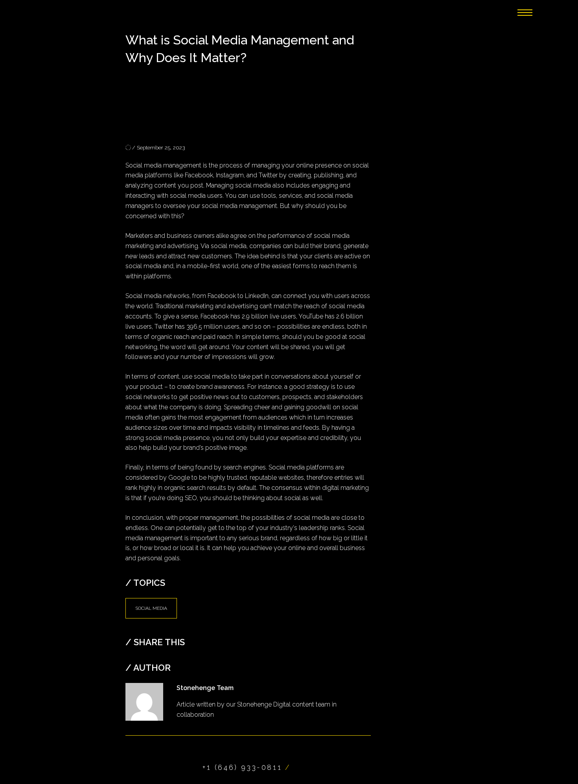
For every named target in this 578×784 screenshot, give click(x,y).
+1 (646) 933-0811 (242, 767)
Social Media (151, 608)
